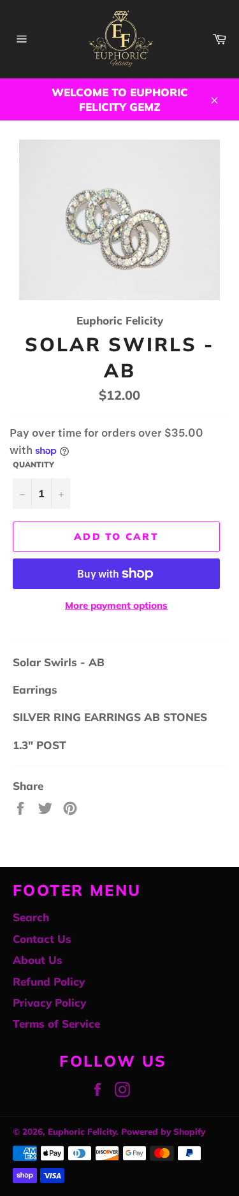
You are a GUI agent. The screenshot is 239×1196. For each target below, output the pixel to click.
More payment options (116, 605)
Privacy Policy (49, 1002)
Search (31, 917)
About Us (37, 959)
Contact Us (42, 938)
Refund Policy (49, 981)
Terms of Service (56, 1023)
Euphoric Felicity (82, 1131)
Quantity (33, 464)
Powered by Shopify (163, 1131)
